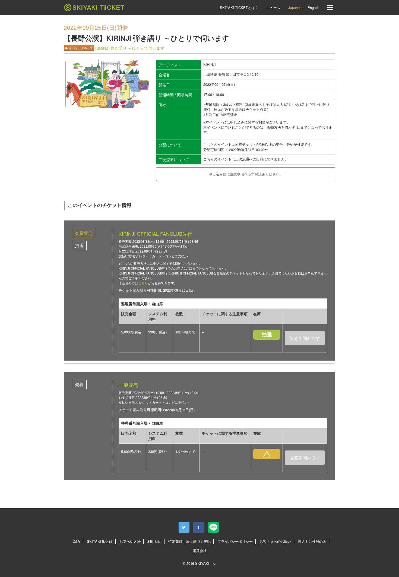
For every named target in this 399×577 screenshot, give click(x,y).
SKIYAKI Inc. (205, 563)
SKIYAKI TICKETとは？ (239, 7)
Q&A (76, 541)
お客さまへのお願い (275, 541)
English (313, 7)
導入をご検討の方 (312, 541)
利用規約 (154, 541)
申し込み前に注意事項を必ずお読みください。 (246, 173)
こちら (143, 282)
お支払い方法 (130, 541)
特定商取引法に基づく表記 (189, 541)
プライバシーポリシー (235, 541)
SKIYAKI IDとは (100, 541)
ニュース (273, 7)
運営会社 (199, 550)
